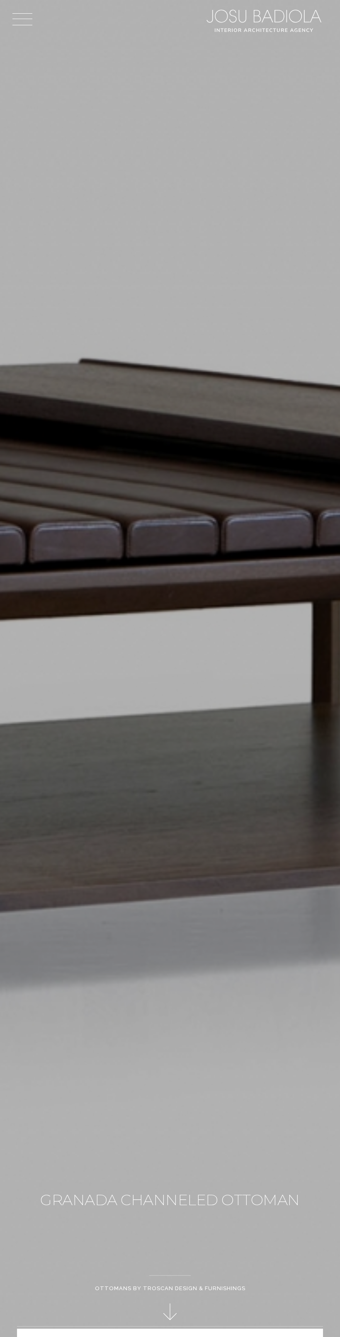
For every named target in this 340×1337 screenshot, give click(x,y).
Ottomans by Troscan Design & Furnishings (170, 1288)
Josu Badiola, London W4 (265, 20)
